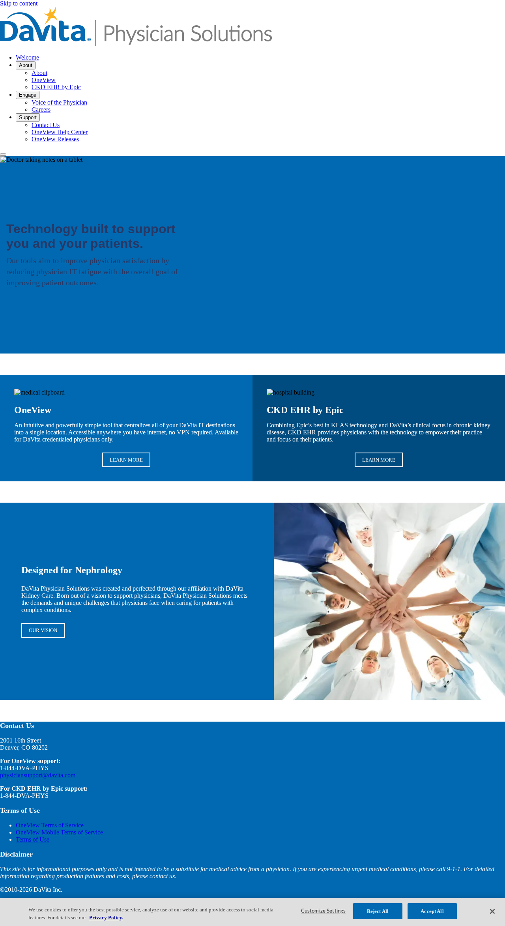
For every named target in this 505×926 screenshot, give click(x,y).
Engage (27, 95)
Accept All (432, 911)
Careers (41, 109)
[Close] (492, 911)
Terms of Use (32, 839)
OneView (44, 80)
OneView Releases (55, 139)
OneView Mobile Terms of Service (59, 832)
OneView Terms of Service (50, 825)
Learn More (126, 460)
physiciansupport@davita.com (37, 775)
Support (28, 117)
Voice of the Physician (59, 102)
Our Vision (43, 630)
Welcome (27, 57)
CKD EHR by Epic (56, 87)
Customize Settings (323, 911)
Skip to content (18, 3)
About (25, 65)
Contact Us (46, 125)
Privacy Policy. (106, 917)
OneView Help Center (60, 132)
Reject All (378, 911)
